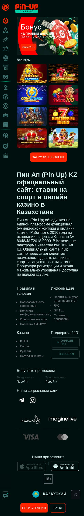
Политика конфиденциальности (34, 312)
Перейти (22, 381)
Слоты (24, 346)
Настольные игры (32, 356)
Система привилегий (61, 317)
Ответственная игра (33, 319)
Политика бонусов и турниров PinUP (66, 298)
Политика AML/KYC (33, 324)
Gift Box (59, 310)
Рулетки (25, 351)
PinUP (24, 341)
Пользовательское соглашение (32, 304)
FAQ (56, 305)
